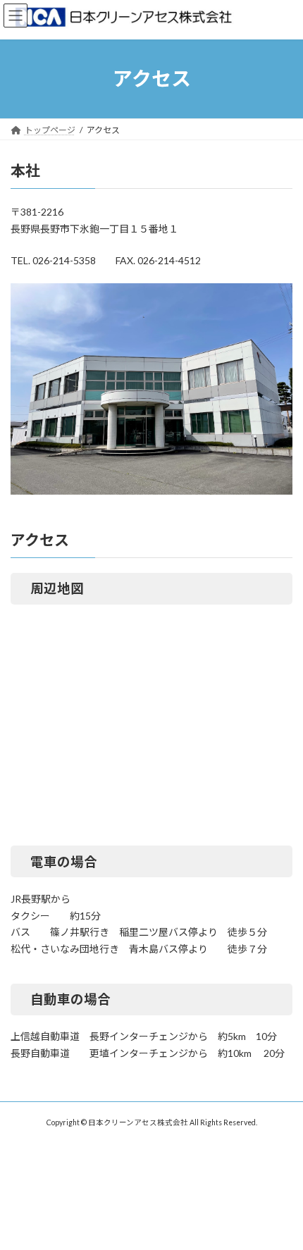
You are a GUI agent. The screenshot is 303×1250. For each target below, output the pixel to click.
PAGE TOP (281, 1198)
